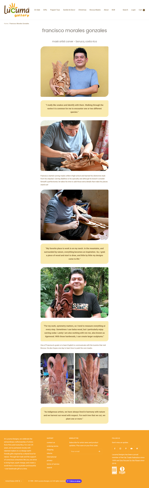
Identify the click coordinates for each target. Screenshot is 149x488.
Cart (141, 10)
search (49, 468)
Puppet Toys (55, 10)
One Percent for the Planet (130, 460)
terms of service (53, 464)
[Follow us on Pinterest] (126, 448)
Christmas (82, 10)
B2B (113, 10)
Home (6, 23)
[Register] (99, 451)
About (106, 10)
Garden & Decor (69, 10)
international (51, 457)
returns (49, 453)
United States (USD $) (12, 481)
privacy (49, 460)
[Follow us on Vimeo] (137, 448)
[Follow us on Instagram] (120, 448)
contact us (51, 442)
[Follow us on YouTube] (131, 448)
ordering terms (52, 446)
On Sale (37, 10)
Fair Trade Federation (132, 457)
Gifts (45, 10)
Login (133, 10)
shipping (50, 450)
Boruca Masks (95, 10)
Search (125, 10)
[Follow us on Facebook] (115, 448)
